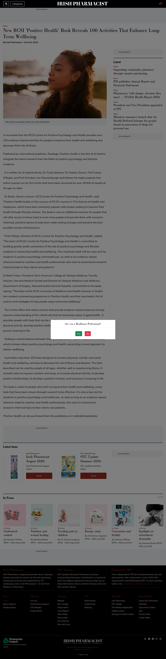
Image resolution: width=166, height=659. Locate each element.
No (87, 333)
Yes (78, 333)
